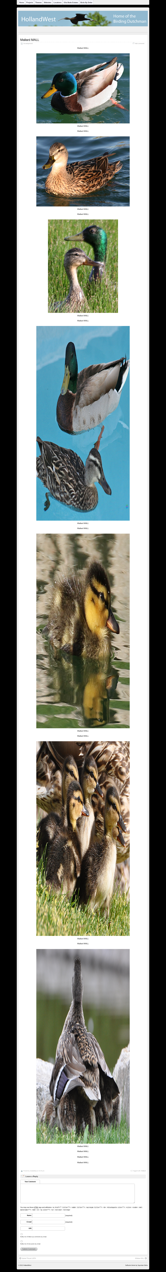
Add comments (139, 43)
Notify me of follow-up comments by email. (33, 1236)
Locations (57, 3)
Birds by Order (86, 3)
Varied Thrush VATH (29, 1258)
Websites (47, 3)
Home (21, 3)
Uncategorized (28, 43)
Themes (38, 3)
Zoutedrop (33, 1171)
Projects (29, 3)
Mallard (143, 1171)
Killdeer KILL (139, 1258)
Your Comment (30, 1182)
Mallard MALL (29, 40)
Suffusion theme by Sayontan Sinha (136, 1265)
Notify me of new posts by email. (30, 1244)
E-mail (29, 1222)
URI (30, 1228)
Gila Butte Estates (71, 3)
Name (29, 1215)
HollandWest (27, 1265)
